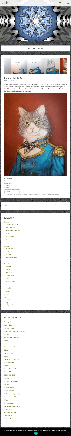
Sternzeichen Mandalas (12, 258)
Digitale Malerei (10, 272)
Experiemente (10, 275)
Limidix (6, 187)
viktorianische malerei (53, 194)
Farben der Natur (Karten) (11, 381)
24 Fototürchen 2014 (12, 224)
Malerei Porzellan (9, 362)
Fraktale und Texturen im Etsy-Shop (14, 331)
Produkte (6, 384)
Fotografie (7, 222)
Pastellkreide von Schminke (12, 190)
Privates (6, 294)
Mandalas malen (10, 282)
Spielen (6, 344)
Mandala (6, 378)
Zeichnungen (8, 416)
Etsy (7, 303)
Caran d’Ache (8, 185)
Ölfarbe (8, 285)
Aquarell (8, 266)
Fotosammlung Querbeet (13, 230)
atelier (6, 422)
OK (36, 433)
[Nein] (69, 432)
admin (19, 81)
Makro (7, 233)
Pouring (8, 291)
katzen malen (32, 194)
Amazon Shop (8, 419)
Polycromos (7, 183)
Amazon (8, 299)
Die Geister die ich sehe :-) (12, 406)
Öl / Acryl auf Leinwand (11, 359)
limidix (38, 194)
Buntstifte (9, 194)
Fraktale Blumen (10, 248)
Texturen (8, 261)
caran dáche (25, 194)
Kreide (8, 278)
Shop (5, 297)
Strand (7, 240)
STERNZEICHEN (9, 375)
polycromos (44, 194)
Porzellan (8, 288)
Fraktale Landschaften (10, 369)
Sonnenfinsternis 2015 (10, 397)
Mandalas (8, 254)
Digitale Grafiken (12, 305)
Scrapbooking (8, 409)
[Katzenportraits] (35, 73)
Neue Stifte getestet (9, 325)
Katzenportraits (13, 77)
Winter (8, 243)
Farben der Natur (10, 227)
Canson (6, 181)
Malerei (6, 264)
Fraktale (6, 246)
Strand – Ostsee (8, 353)
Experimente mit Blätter (11, 347)
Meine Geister (10, 237)
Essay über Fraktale (10, 412)
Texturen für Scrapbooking (12, 394)
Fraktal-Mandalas (9, 391)
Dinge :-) (6, 350)
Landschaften (9, 251)
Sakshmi (8, 3)
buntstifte (18, 194)
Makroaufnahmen (9, 387)
